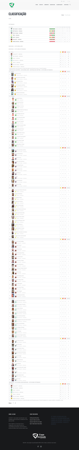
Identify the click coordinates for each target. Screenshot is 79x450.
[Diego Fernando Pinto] (19, 253)
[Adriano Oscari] (19, 246)
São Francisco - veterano (17, 30)
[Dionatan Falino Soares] (18, 133)
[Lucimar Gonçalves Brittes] (19, 312)
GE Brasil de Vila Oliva (34, 417)
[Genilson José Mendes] (19, 324)
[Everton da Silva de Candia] (19, 368)
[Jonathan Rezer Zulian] (17, 145)
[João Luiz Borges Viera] (18, 221)
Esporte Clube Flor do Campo (36, 421)
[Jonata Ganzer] (19, 272)
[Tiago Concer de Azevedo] (18, 236)
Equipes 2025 (52, 4)
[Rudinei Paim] (19, 379)
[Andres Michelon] (18, 194)
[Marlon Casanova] (18, 225)
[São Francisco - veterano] (17, 60)
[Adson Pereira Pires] (19, 82)
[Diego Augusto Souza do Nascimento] (21, 320)
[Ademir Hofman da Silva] (19, 316)
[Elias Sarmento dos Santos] (19, 352)
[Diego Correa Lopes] (18, 206)
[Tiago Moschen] (19, 345)
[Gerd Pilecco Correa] (17, 106)
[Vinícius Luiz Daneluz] (17, 122)
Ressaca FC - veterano (17, 39)
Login (63, 1)
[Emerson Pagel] (19, 356)
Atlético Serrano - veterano (18, 41)
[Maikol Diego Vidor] (19, 280)
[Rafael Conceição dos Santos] (19, 232)
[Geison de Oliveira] (19, 309)
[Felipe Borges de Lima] (17, 114)
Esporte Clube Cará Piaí (35, 419)
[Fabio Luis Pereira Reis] (18, 213)
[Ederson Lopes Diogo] (17, 141)
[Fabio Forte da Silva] (17, 103)
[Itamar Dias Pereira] (19, 166)
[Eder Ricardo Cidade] (19, 261)
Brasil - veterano (16, 37)
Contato (41, 4)
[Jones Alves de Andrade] (19, 93)
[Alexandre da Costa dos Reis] (18, 125)
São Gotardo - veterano (17, 28)
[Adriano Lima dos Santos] (19, 301)
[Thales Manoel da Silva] (19, 295)
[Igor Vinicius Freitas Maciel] (19, 269)
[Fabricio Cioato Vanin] (18, 217)
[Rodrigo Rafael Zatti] (19, 375)
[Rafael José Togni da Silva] (19, 335)
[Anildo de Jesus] (19, 74)
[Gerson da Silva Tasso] (19, 349)
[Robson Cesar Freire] (19, 288)
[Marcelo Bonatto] (19, 181)
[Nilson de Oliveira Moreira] (18, 190)
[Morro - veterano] (15, 62)
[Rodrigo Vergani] (19, 291)
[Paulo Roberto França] (18, 228)
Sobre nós (46, 4)
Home (37, 4)
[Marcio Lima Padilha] (19, 242)
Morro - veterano (16, 35)
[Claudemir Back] (18, 198)
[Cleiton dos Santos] (18, 202)
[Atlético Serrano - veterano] (17, 66)
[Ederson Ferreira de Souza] (18, 209)
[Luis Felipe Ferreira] (19, 360)
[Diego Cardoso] (19, 177)
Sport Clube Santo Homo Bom (36, 423)
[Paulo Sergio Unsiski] (19, 372)
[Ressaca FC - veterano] (16, 54)
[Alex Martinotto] (19, 249)
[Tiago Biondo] (19, 364)
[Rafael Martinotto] (19, 154)
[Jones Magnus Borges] (19, 328)
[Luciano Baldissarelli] (19, 276)
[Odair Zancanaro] (19, 284)
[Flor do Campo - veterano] (17, 64)
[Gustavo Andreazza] (19, 265)
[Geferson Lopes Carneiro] (19, 305)
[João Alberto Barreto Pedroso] (19, 110)
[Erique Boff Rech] (17, 99)
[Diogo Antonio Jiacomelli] (19, 78)
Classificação (59, 4)
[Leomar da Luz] (19, 158)
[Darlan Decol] (19, 173)
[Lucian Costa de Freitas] (18, 118)
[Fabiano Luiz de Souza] (19, 162)
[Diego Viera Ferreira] (19, 341)
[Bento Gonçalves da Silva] (19, 85)
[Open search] (70, 5)
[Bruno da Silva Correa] (19, 89)
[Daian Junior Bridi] (19, 257)
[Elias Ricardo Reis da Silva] (19, 150)
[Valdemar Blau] (19, 185)
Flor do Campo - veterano (17, 33)
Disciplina (66, 4)
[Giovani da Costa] (19, 169)
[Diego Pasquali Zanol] (17, 129)
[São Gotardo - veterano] (17, 56)
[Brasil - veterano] (15, 58)
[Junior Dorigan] (19, 331)
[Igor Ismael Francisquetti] (18, 137)
